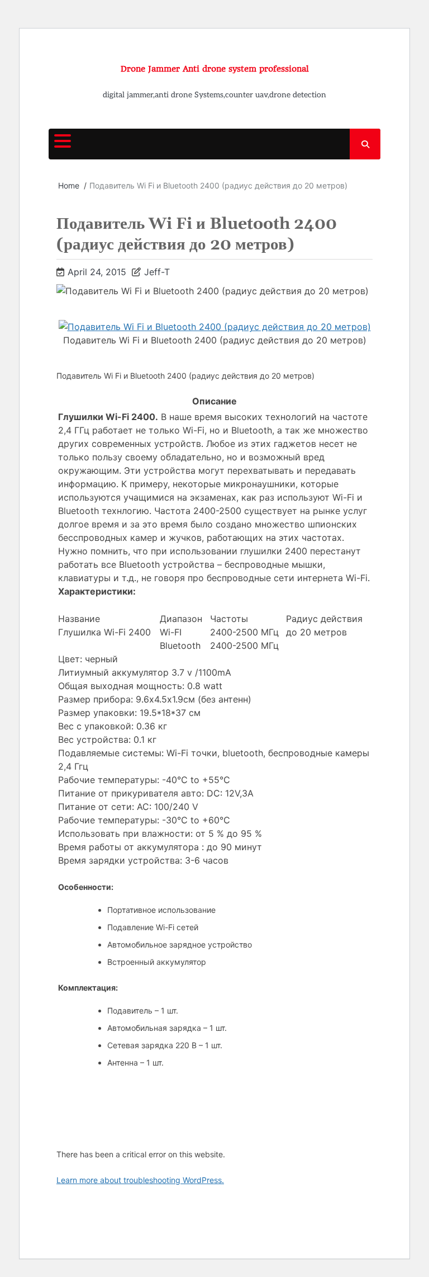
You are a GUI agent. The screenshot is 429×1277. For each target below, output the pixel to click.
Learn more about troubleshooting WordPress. (140, 1180)
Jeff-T (157, 271)
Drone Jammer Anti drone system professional (215, 69)
